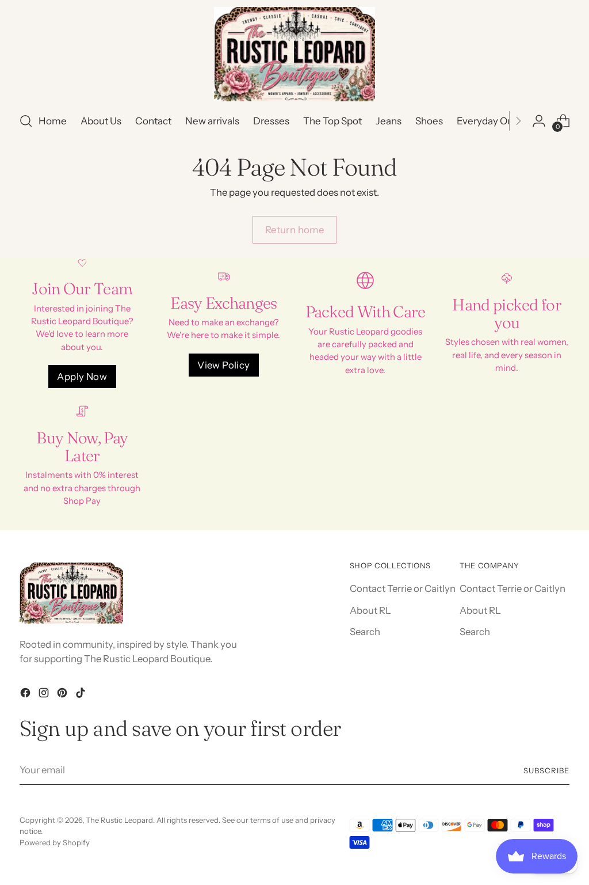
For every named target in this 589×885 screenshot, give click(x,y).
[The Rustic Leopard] (294, 54)
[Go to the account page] (538, 120)
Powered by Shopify (55, 842)
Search (365, 631)
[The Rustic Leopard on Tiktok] (82, 694)
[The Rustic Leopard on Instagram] (45, 694)
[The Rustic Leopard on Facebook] (26, 694)
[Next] (518, 120)
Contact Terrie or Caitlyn (403, 588)
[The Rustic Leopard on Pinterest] (63, 694)
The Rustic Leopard (119, 820)
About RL (370, 610)
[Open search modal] (25, 120)
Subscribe (546, 770)
